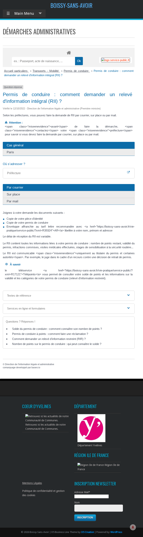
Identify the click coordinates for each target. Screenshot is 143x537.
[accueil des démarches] (69, 52)
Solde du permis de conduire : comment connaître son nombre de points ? (57, 328)
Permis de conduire (77, 70)
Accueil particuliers (16, 70)
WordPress (116, 532)
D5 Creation (87, 532)
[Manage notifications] (133, 527)
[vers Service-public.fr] (115, 60)
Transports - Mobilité (46, 70)
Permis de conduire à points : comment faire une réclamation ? (50, 333)
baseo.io (35, 367)
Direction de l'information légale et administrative (29, 364)
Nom (77, 502)
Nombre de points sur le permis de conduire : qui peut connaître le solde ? (56, 343)
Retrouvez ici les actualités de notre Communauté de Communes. (45, 426)
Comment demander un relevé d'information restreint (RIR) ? (49, 338)
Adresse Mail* (82, 492)
